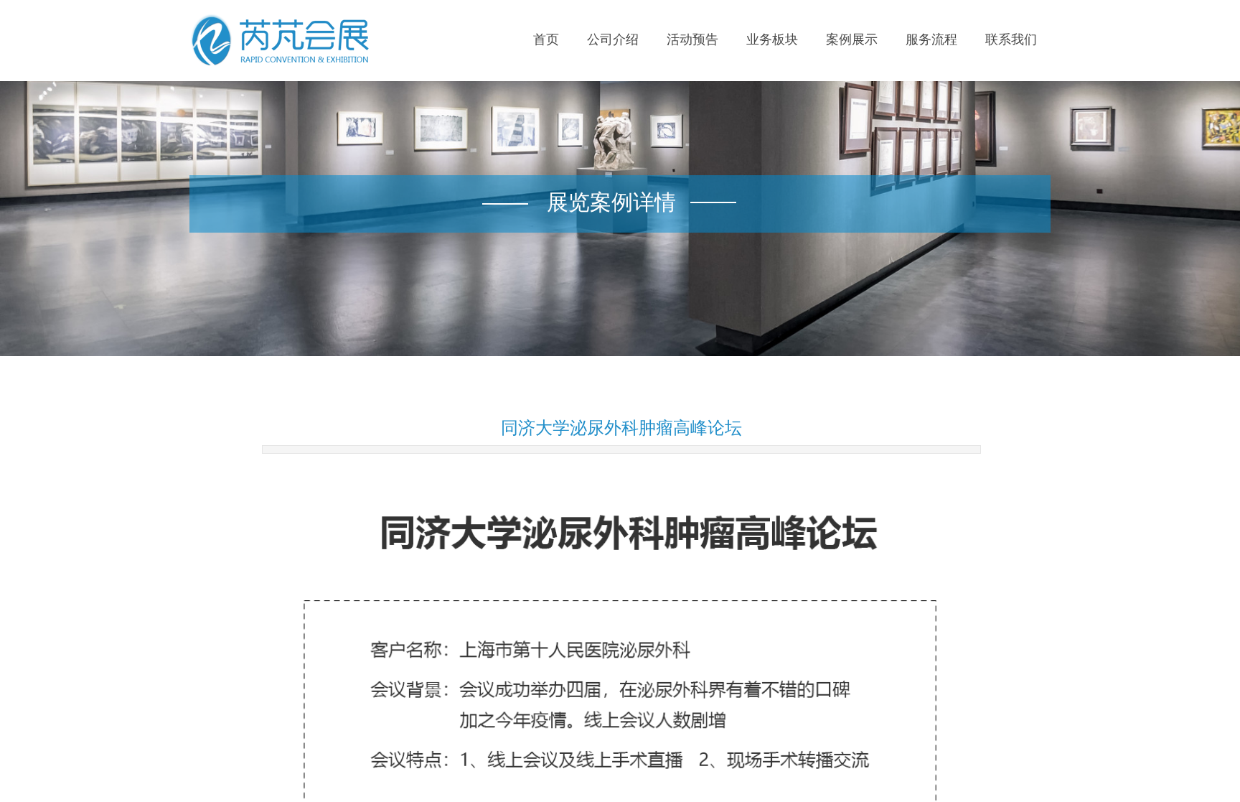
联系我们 (1011, 39)
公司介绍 (613, 39)
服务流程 (931, 39)
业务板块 (772, 39)
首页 (546, 39)
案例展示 (852, 39)
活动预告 (692, 39)
